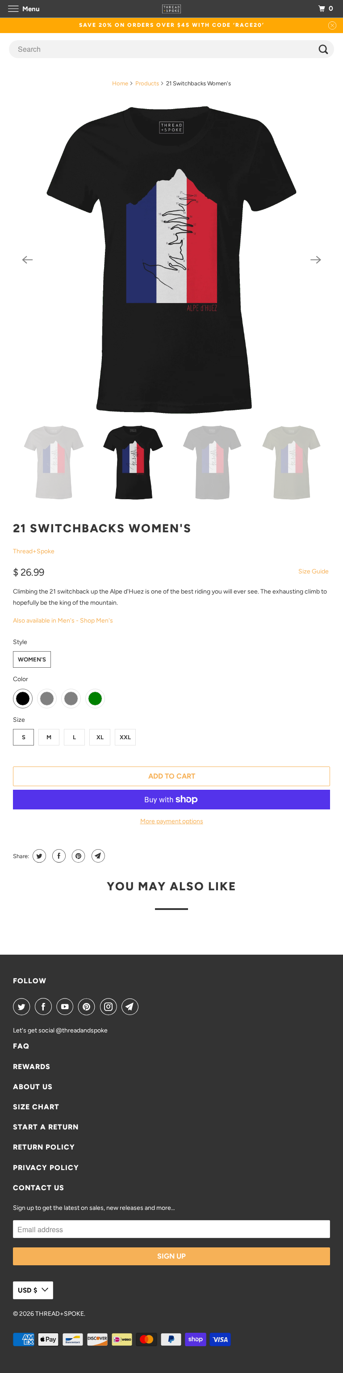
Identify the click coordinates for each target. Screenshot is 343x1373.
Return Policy (44, 1147)
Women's (32, 659)
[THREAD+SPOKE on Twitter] (23, 1006)
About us (33, 1086)
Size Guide (313, 571)
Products (147, 83)
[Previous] (27, 260)
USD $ (27, 1290)
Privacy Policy (46, 1167)
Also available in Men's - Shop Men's (63, 620)
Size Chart (36, 1107)
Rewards (31, 1066)
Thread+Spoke (33, 551)
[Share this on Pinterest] (77, 856)
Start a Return (46, 1127)
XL (100, 737)
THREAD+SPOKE (59, 1314)
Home (120, 83)
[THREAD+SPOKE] (171, 8)
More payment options (171, 821)
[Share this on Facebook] (58, 856)
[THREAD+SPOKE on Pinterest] (88, 1006)
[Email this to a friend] (97, 856)
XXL (125, 737)
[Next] (316, 260)
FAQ (21, 1046)
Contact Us (38, 1187)
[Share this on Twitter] (38, 856)
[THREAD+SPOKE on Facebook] (45, 1006)
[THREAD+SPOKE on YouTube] (66, 1006)
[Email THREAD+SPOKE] (131, 1006)
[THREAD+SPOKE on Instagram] (110, 1006)
